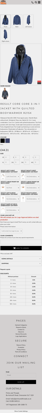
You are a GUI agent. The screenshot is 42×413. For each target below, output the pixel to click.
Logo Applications (21, 336)
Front (5, 27)
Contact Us (21, 329)
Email (7, 372)
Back (16, 27)
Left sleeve (28, 27)
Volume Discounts (21, 334)
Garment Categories (21, 325)
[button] (36, 2)
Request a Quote (21, 327)
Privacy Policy (21, 350)
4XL (32, 162)
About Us (21, 332)
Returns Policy (21, 345)
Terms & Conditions (21, 352)
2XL (12, 162)
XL (3, 162)
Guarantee (21, 347)
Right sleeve (5, 41)
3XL (22, 162)
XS (3, 157)
